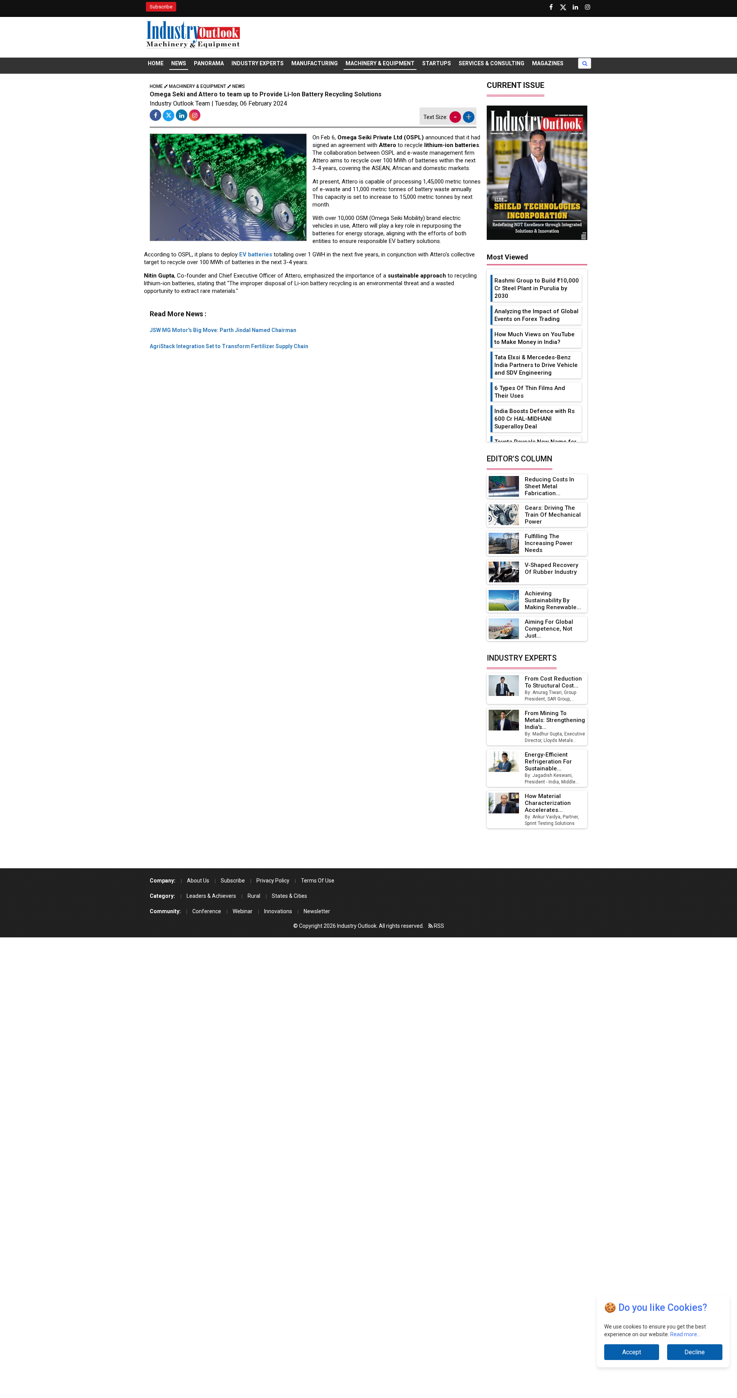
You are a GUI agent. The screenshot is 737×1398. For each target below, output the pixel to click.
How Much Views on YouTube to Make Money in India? (534, 338)
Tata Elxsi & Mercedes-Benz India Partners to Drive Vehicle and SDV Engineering (536, 365)
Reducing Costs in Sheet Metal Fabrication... (549, 486)
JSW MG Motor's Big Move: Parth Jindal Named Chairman (223, 330)
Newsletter (317, 911)
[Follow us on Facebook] (550, 7)
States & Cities (289, 896)
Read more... (685, 1334)
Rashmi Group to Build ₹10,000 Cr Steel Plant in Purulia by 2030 (536, 288)
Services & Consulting (491, 63)
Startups (436, 63)
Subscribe (161, 7)
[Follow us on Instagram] (587, 7)
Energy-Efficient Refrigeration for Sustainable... (548, 761)
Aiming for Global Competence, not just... (549, 628)
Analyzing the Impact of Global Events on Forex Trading (536, 315)
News (178, 63)
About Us (198, 880)
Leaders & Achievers (211, 896)
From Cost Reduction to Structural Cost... (553, 682)
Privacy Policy (272, 880)
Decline (694, 1352)
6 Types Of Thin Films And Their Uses (529, 392)
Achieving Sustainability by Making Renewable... (553, 600)
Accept (631, 1352)
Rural (254, 896)
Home (156, 63)
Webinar (243, 911)
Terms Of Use (317, 880)
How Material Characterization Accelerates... (548, 803)
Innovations (278, 911)
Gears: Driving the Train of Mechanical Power (553, 514)
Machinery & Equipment (380, 63)
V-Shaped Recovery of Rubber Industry (551, 568)
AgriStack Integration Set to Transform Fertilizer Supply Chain (229, 346)
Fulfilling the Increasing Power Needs (549, 543)
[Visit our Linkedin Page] (575, 7)
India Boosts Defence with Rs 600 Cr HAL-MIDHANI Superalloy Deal (534, 419)
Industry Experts (257, 63)
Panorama (209, 63)
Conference (206, 911)
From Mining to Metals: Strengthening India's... (555, 720)
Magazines (547, 63)
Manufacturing (314, 63)
